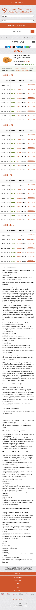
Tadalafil (27, 61)
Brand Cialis (22, 68)
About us (18, 573)
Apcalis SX (16, 68)
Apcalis (17, 70)
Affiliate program (18, 599)
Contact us (18, 590)
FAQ (18, 584)
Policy (18, 587)
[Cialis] (7, 60)
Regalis (22, 70)
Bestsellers (18, 577)
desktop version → (18, 2)
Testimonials (18, 580)
